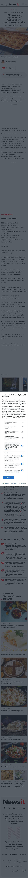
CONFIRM (8, 477)
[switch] (22, 426)
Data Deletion (5, 483)
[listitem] (14, 423)
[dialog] (14, 439)
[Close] (24, 395)
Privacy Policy (22, 483)
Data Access (14, 483)
